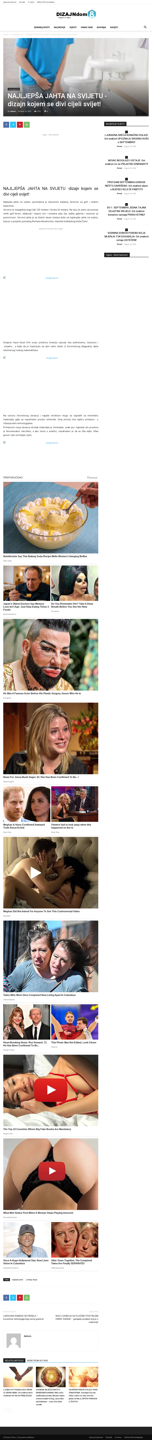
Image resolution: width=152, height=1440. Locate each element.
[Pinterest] (20, 125)
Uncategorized (17, 34)
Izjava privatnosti (9, 2)
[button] (145, 27)
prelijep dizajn (31, 1279)
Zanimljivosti (42, 27)
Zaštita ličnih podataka (45, 2)
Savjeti (114, 27)
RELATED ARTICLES (14, 1360)
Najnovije (59, 27)
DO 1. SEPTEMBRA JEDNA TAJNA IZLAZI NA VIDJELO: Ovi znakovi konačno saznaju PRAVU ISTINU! (126, 211)
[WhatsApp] (27, 125)
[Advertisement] (51, 157)
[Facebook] (6, 125)
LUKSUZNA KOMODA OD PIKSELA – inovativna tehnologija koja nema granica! (23, 1317)
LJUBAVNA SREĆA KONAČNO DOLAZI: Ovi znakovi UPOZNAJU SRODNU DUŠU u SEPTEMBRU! (126, 139)
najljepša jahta (17, 1279)
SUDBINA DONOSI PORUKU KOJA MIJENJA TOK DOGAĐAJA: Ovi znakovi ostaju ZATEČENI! (126, 236)
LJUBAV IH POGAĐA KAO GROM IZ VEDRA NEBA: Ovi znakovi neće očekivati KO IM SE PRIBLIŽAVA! (18, 1393)
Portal (119, 146)
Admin (13, 111)
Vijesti (73, 27)
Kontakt (22, 2)
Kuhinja (101, 27)
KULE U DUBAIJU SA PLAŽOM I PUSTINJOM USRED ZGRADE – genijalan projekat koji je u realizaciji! (77, 1319)
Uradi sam (87, 27)
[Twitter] (13, 125)
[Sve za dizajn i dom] (76, 14)
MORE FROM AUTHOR (37, 1360)
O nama (31, 2)
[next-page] (10, 1410)
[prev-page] (5, 1410)
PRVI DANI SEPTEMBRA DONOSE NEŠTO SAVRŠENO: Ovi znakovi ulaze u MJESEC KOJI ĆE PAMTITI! (126, 186)
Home (5, 34)
